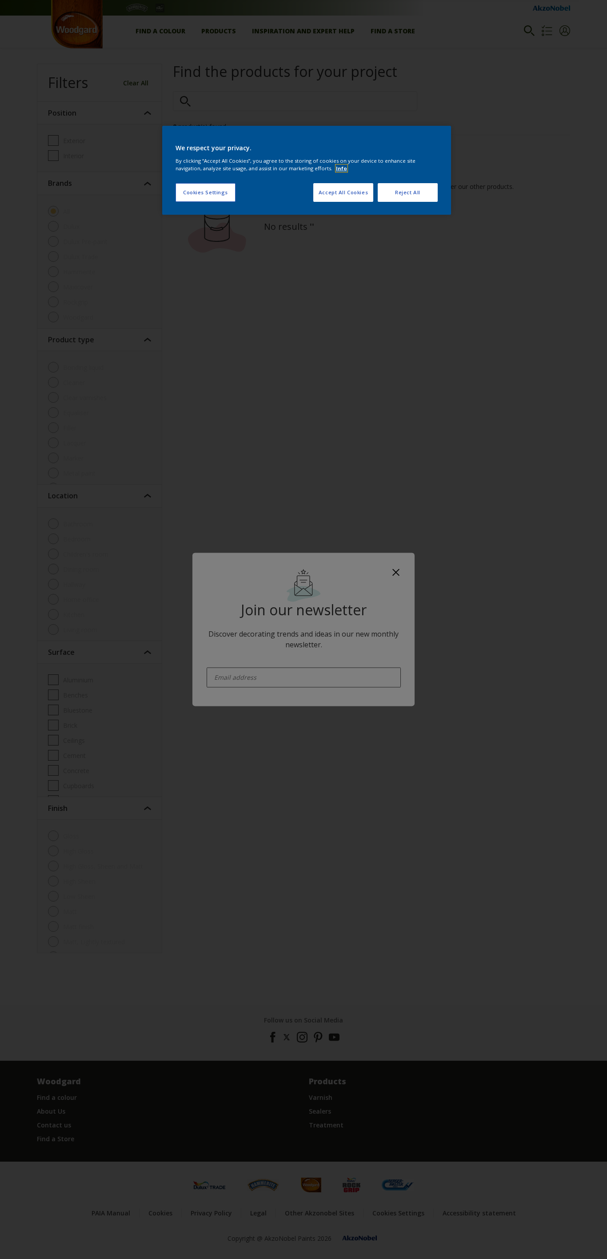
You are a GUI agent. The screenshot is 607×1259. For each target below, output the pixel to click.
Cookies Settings (205, 192)
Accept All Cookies (343, 192)
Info (341, 168)
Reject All (407, 192)
